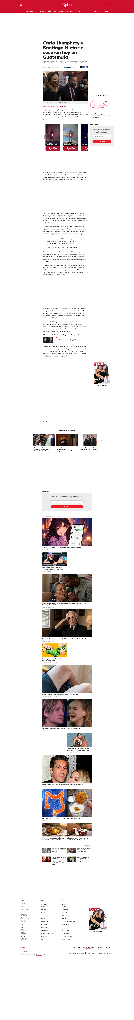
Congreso (65, 909)
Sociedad (64, 915)
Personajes (23, 920)
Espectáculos (29, 11)
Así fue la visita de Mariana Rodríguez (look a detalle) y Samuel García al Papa (42, 449)
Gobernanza (65, 933)
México (64, 908)
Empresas (43, 932)
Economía (44, 935)
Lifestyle (43, 926)
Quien (106, 948)
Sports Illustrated (46, 917)
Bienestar (23, 921)
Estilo (43, 906)
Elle (21, 927)
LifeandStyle (65, 901)
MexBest (23, 914)
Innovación (65, 938)
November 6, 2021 (71, 247)
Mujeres (22, 937)
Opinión (43, 900)
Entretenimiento (45, 908)
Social (64, 932)
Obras (43, 939)
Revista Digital (107, 5)
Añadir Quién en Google (69, 67)
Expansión (44, 930)
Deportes (43, 909)
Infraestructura (66, 923)
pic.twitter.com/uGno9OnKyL (67, 243)
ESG (42, 941)
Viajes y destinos (24, 918)
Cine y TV (43, 911)
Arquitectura (66, 924)
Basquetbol (44, 923)
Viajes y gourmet (83, 11)
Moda (61, 11)
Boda (53, 422)
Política (46, 38)
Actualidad (23, 938)
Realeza (41, 11)
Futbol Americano (46, 921)
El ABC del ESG (66, 939)
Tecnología (44, 938)
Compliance (91, 953)
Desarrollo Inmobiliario (68, 921)
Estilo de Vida (24, 923)
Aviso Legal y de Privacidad (76, 953)
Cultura (97, 11)
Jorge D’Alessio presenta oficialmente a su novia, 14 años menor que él (101, 116)
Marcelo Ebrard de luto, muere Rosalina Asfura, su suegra (89, 448)
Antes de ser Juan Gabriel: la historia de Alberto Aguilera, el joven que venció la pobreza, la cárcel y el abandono (101, 105)
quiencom (110, 947)
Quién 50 (106, 11)
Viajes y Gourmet (24, 909)
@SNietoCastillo (52, 241)
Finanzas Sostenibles (68, 936)
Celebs (22, 932)
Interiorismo (65, 926)
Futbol (43, 918)
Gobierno (64, 906)
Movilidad (65, 935)
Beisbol (43, 920)
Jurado (22, 924)
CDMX (63, 911)
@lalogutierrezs (62, 106)
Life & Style (44, 905)
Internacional (45, 936)
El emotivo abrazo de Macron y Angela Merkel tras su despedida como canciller (67, 449)
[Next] (101, 439)
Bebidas (22, 917)
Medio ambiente (66, 930)
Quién (22, 900)
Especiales (44, 901)
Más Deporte (44, 924)
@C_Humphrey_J (52, 243)
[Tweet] (81, 67)
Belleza (70, 11)
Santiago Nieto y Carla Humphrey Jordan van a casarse (69, 340)
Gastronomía (24, 915)
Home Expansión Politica (47, 933)
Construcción (66, 920)
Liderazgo (23, 939)
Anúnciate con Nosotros (104, 953)
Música (43, 912)
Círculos (52, 11)
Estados (64, 912)
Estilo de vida (24, 933)
